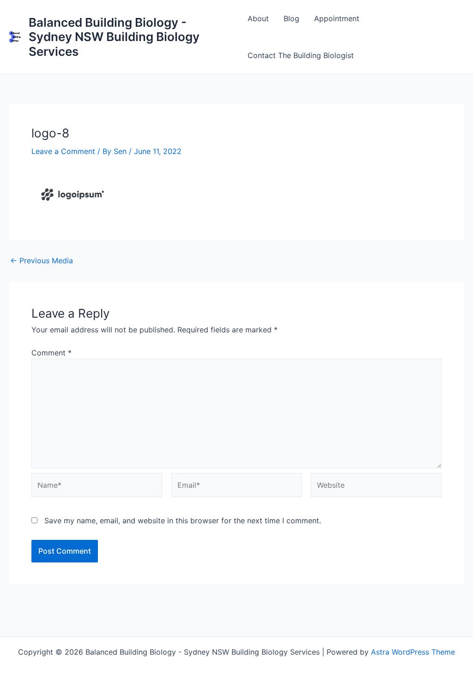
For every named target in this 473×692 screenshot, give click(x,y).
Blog (291, 18)
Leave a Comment (63, 151)
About (258, 18)
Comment (51, 352)
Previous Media (41, 260)
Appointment (336, 18)
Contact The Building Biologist (301, 55)
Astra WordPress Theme (413, 652)
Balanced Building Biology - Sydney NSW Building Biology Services (114, 36)
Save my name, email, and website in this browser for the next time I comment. (182, 520)
